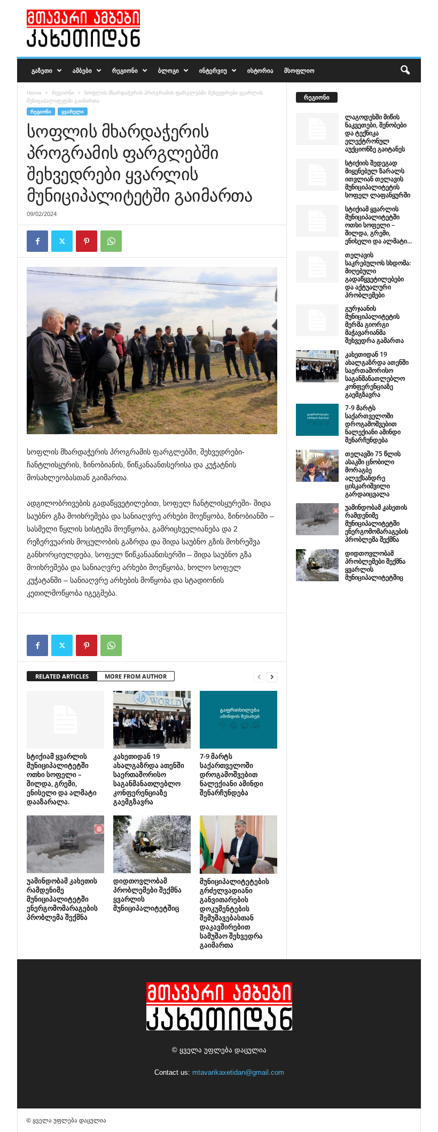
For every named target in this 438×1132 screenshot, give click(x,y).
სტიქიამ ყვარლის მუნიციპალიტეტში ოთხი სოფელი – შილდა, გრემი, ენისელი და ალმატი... (378, 224)
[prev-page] (259, 676)
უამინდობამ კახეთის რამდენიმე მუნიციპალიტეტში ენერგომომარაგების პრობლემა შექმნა (62, 899)
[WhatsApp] (111, 241)
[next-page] (272, 676)
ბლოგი (168, 70)
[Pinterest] (86, 241)
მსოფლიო (299, 70)
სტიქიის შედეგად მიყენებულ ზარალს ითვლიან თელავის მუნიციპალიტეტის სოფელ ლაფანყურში (377, 178)
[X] (62, 241)
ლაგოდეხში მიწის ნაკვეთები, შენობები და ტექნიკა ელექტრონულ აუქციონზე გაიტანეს (375, 132)
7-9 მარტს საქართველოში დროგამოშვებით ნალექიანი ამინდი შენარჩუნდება (231, 774)
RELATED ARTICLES (62, 676)
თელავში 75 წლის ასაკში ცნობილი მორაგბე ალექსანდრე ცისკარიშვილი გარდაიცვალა (373, 473)
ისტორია (260, 70)
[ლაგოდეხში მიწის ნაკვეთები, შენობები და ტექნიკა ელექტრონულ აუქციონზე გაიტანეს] (317, 129)
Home (34, 92)
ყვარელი (72, 111)
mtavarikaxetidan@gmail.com (238, 1072)
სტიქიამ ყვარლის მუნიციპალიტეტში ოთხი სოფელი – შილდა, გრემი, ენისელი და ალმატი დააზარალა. (62, 778)
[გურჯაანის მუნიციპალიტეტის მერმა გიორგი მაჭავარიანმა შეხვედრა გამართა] (317, 320)
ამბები (82, 70)
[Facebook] (37, 241)
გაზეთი (42, 70)
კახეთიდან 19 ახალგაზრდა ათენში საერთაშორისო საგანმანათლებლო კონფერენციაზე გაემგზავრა (148, 778)
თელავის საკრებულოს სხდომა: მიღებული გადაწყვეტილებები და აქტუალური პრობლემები (378, 274)
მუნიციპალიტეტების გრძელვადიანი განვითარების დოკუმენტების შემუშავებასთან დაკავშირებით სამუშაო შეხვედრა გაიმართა (234, 913)
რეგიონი (125, 70)
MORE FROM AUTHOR (136, 676)
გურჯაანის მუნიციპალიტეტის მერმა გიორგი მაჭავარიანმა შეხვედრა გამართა (374, 324)
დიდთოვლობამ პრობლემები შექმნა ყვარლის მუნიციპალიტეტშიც (147, 894)
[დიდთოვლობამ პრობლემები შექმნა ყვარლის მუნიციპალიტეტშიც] (152, 844)
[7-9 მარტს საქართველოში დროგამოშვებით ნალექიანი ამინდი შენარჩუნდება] (238, 720)
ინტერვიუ (213, 70)
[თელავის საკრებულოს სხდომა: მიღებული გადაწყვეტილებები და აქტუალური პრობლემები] (317, 267)
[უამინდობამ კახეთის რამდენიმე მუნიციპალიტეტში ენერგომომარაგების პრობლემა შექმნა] (65, 844)
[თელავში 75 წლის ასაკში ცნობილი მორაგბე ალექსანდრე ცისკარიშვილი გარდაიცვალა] (317, 466)
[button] (405, 70)
